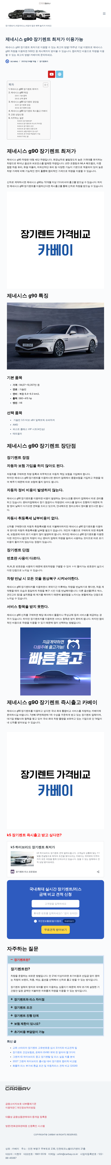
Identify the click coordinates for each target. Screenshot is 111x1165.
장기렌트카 (43, 61)
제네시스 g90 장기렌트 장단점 (25, 101)
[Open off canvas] (104, 13)
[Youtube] (51, 74)
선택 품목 (23, 99)
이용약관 (10, 1107)
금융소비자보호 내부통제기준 (20, 1103)
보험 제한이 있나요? (31, 131)
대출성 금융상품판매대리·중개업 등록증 (26, 1116)
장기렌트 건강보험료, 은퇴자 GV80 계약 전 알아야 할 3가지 (44, 1052)
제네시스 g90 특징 (20, 92)
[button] (55, 959)
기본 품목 (23, 96)
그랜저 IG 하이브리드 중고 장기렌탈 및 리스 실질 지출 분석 (44, 1056)
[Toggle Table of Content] (44, 84)
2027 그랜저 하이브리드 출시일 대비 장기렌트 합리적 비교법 (45, 1061)
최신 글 (25, 136)
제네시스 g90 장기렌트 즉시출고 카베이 (29, 111)
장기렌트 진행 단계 (30, 129)
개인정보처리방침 (26, 1107)
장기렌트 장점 (25, 105)
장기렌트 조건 (29, 126)
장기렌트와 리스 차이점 (29, 999)
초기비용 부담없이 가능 (32, 134)
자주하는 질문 (17, 118)
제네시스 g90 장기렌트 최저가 (24, 89)
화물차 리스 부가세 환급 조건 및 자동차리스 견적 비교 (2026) (45, 1065)
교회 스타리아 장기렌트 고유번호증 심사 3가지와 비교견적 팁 (45, 1047)
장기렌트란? (27, 121)
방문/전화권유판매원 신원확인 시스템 (25, 1125)
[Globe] (59, 74)
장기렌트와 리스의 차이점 (32, 124)
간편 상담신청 (17, 114)
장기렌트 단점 (25, 108)
